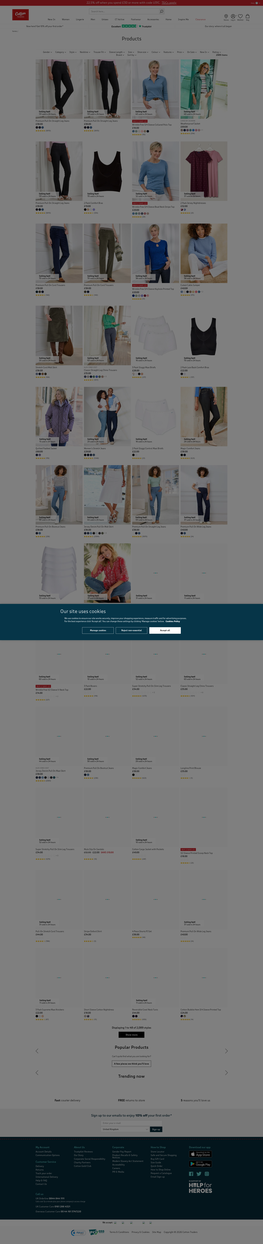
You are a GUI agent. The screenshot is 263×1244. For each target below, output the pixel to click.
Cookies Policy (173, 621)
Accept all (165, 630)
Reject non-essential (131, 630)
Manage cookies (98, 630)
